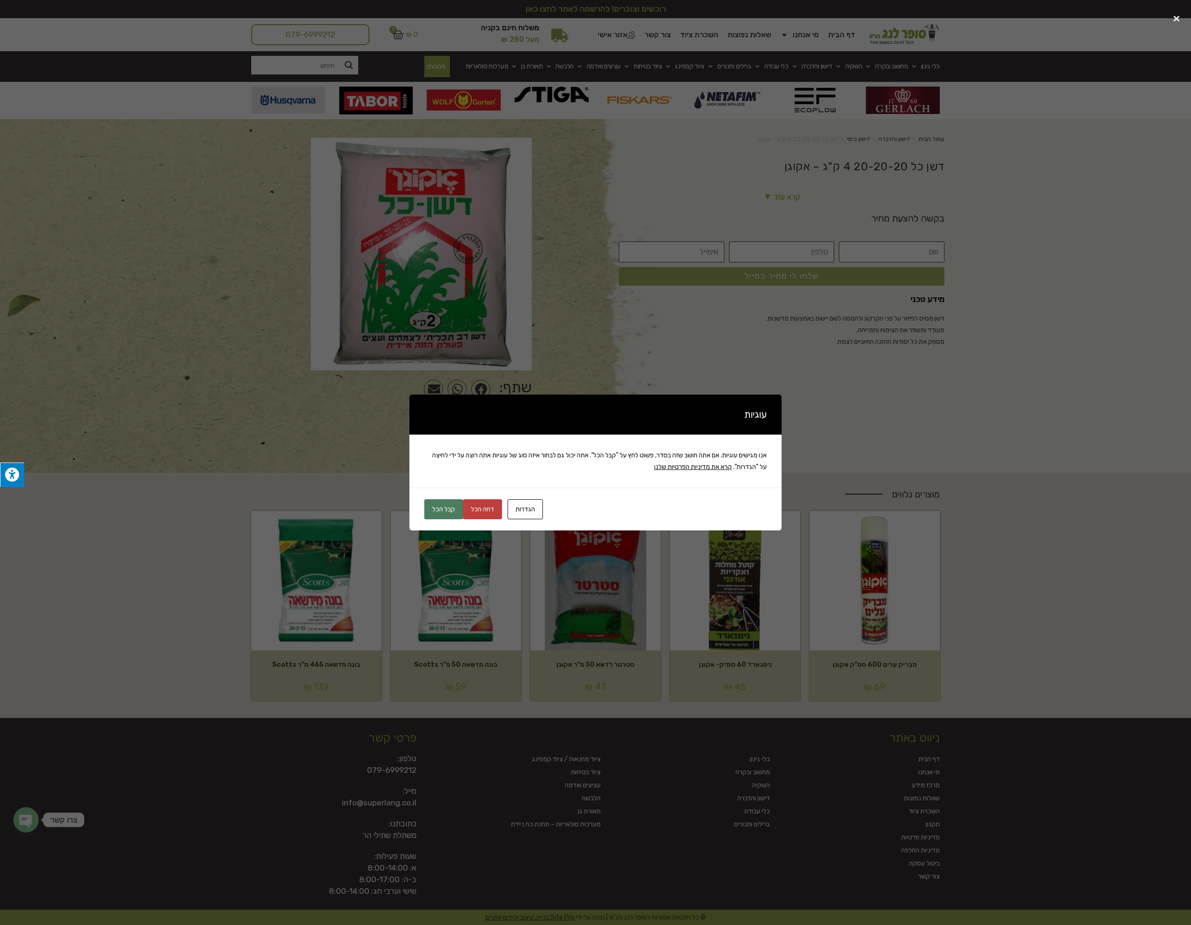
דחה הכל (482, 509)
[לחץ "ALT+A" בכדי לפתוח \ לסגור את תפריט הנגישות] (12, 474)
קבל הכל (443, 509)
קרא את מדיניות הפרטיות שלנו (693, 467)
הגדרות (525, 509)
